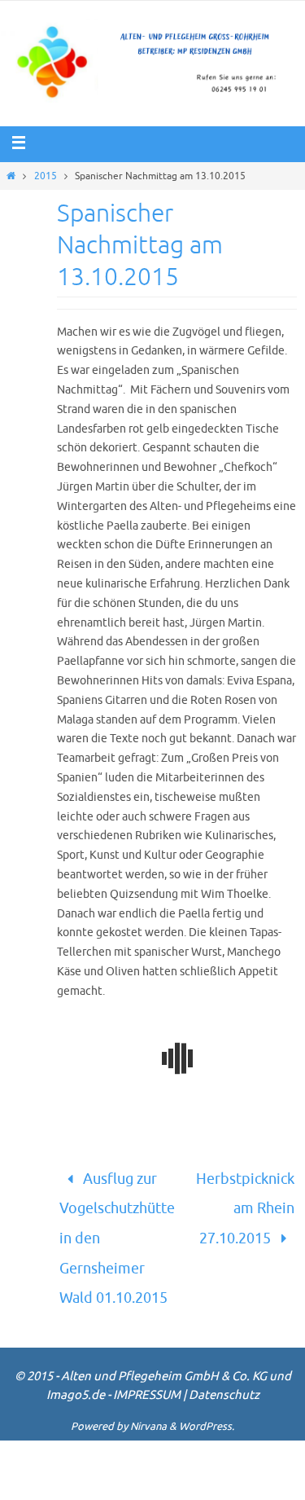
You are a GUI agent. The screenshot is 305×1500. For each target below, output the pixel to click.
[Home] (11, 176)
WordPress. (206, 1402)
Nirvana (148, 1402)
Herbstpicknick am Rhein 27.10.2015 (245, 1201)
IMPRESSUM (147, 1370)
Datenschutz (224, 1370)
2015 (45, 176)
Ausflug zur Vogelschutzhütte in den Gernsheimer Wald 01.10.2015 (117, 1226)
